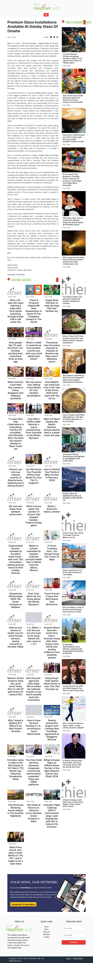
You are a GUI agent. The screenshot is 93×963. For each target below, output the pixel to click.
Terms (68, 958)
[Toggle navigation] (46, 14)
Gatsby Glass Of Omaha (48, 155)
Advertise (46, 934)
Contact (46, 937)
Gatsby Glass (44, 43)
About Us (46, 932)
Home (46, 927)
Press (46, 929)
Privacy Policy (78, 958)
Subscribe (74, 942)
